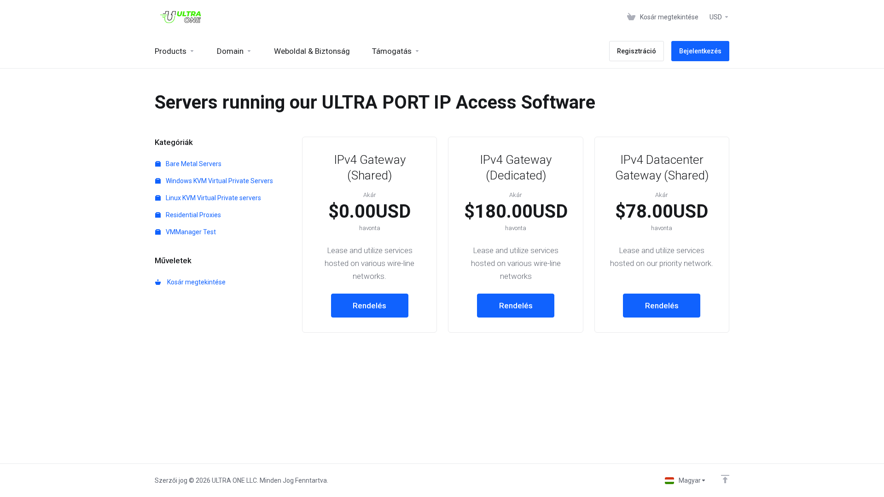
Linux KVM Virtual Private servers (212, 198)
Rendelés (369, 305)
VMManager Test (190, 232)
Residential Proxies (192, 215)
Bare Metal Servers (192, 164)
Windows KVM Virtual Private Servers (218, 181)
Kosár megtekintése (195, 282)
